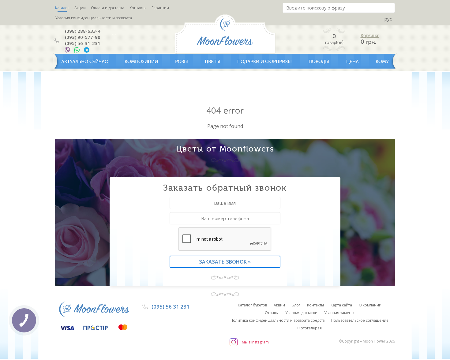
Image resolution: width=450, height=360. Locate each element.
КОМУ (382, 61)
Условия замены (339, 312)
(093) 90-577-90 (82, 37)
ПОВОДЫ (319, 61)
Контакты (137, 7)
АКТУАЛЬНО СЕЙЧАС (84, 61)
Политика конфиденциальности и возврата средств (277, 320)
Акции (80, 7)
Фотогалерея (309, 328)
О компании (370, 305)
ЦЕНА (352, 61)
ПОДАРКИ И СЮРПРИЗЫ (264, 61)
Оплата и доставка (107, 7)
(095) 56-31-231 (82, 43)
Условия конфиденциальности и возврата (93, 18)
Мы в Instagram (255, 342)
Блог (296, 305)
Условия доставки (301, 312)
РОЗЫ (181, 61)
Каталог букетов (252, 305)
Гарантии (160, 7)
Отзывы (272, 312)
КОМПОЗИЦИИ (141, 61)
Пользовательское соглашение (359, 320)
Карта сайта (341, 305)
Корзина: (370, 35)
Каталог (62, 7)
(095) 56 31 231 (170, 306)
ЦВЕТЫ (212, 61)
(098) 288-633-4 (82, 31)
